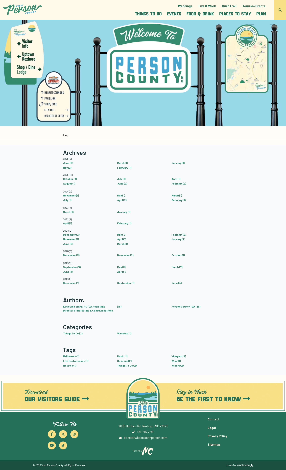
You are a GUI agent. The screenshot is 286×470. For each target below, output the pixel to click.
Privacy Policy (217, 436)
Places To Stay (235, 13)
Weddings (185, 6)
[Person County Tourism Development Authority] (22, 10)
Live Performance (75, 360)
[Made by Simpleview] (240, 465)
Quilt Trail (229, 6)
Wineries (124, 333)
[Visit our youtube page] (52, 445)
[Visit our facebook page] (52, 434)
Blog (65, 134)
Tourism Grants (253, 6)
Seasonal (124, 360)
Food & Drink (200, 13)
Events (174, 13)
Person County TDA (185, 306)
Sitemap (214, 444)
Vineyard (178, 356)
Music (122, 356)
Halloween (71, 356)
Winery (177, 365)
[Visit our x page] (63, 434)
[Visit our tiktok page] (63, 445)
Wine (176, 360)
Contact (213, 419)
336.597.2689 (145, 432)
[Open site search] (280, 10)
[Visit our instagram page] (74, 434)
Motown (69, 365)
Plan (261, 13)
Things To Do (148, 13)
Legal (212, 428)
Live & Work (207, 6)
